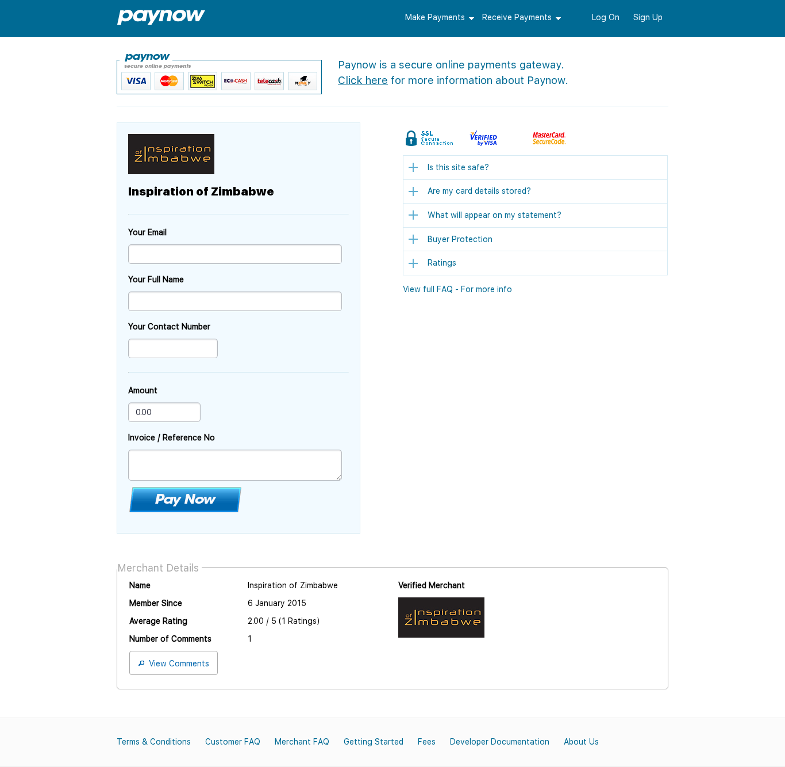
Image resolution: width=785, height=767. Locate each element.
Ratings (442, 262)
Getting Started (373, 741)
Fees (427, 741)
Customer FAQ (232, 741)
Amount (142, 390)
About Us (581, 741)
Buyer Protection (460, 239)
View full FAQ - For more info (457, 289)
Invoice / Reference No (171, 437)
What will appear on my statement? (494, 215)
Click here (363, 80)
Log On (605, 17)
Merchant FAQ (302, 741)
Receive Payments (517, 17)
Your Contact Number (169, 326)
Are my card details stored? (479, 190)
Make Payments (435, 17)
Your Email (147, 232)
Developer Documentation (499, 741)
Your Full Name (156, 279)
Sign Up (648, 17)
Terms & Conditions (154, 741)
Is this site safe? (458, 167)
